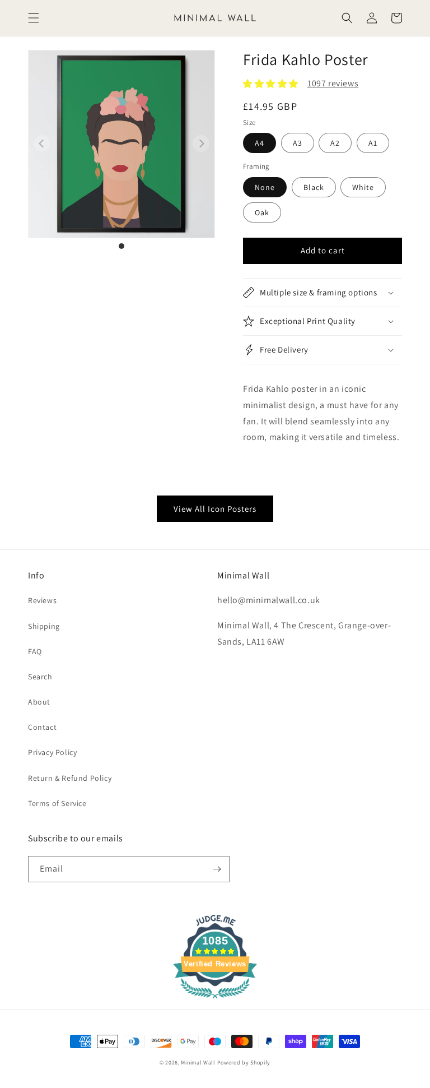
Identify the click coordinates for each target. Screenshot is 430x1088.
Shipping (44, 626)
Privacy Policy (52, 752)
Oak (262, 212)
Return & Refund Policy (69, 778)
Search (40, 677)
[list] (121, 150)
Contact (42, 727)
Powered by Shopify (244, 1062)
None (265, 187)
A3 (297, 143)
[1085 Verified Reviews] (215, 1000)
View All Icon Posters (215, 508)
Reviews (42, 600)
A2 (335, 143)
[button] (33, 18)
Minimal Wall (198, 1062)
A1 (372, 143)
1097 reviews (332, 83)
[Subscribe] (216, 869)
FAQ (35, 651)
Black (313, 187)
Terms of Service (57, 803)
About (39, 702)
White (363, 187)
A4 (259, 143)
